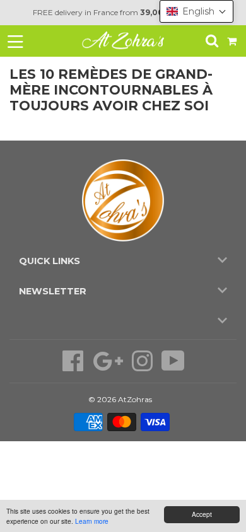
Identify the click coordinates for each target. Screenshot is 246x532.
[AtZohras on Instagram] (143, 367)
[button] (196, 11)
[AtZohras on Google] (109, 367)
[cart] (233, 40)
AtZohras (135, 399)
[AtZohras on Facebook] (74, 367)
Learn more (91, 521)
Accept (202, 514)
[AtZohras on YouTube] (173, 367)
